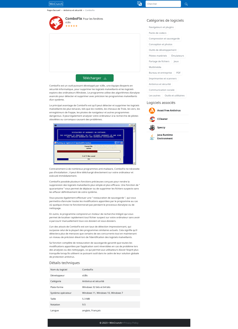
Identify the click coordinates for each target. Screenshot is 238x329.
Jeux (176, 61)
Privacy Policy (131, 322)
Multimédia (155, 67)
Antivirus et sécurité (72, 10)
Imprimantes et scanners (163, 78)
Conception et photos (160, 44)
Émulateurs (177, 55)
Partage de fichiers (159, 61)
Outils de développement (162, 49)
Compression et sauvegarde (164, 38)
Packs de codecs (157, 32)
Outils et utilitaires (175, 95)
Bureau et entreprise (160, 72)
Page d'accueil (53, 10)
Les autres (154, 95)
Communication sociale (162, 89)
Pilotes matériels (158, 55)
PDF (178, 72)
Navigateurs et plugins (161, 27)
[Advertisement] (94, 52)
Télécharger (92, 78)
